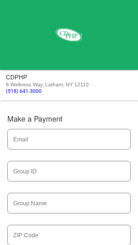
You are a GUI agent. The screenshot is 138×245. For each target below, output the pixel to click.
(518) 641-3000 (24, 91)
